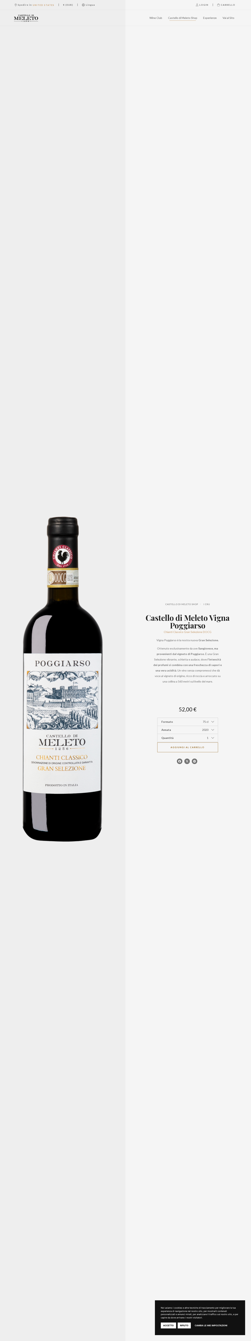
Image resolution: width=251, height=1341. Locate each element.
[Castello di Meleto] (30, 18)
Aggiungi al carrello (188, 747)
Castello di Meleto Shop (182, 17)
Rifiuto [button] (184, 1325)
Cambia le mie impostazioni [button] (211, 1325)
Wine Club (155, 17)
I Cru (207, 604)
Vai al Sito (228, 17)
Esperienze (210, 17)
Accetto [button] (168, 1325)
